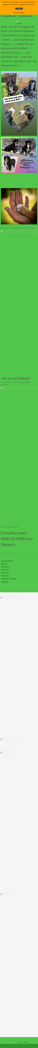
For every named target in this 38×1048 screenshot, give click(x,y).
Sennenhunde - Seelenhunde (8, 578)
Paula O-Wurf (5, 569)
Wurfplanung (4, 581)
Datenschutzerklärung (7, 561)
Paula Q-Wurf (5, 575)
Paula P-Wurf (4, 573)
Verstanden (19, 8)
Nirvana (19, 1042)
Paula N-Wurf (5, 567)
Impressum (4, 564)
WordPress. (26, 1042)
